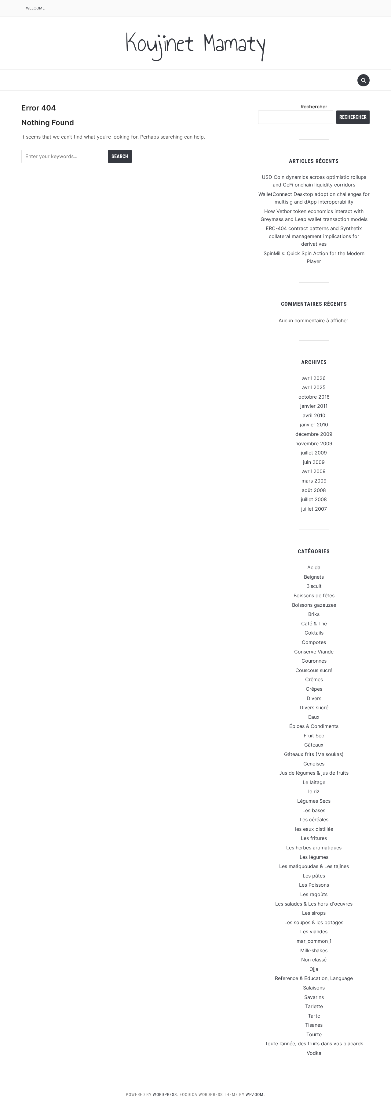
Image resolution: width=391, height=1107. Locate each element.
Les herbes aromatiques (314, 848)
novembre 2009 (313, 443)
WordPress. (165, 1094)
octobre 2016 (314, 397)
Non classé (314, 960)
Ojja (313, 969)
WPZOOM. (255, 1094)
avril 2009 (314, 471)
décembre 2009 (313, 434)
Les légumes (314, 857)
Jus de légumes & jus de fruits (314, 773)
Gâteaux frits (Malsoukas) (314, 754)
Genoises (313, 764)
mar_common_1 (314, 941)
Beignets (314, 577)
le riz (314, 791)
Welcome (35, 8)
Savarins (314, 997)
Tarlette (314, 1006)
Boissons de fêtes (314, 595)
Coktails (314, 633)
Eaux (314, 717)
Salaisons (314, 988)
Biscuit (314, 586)
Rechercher (314, 106)
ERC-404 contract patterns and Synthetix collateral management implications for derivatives (314, 236)
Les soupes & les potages (313, 922)
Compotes (314, 642)
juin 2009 (314, 462)
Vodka (314, 1053)
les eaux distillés (314, 829)
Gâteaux (313, 745)
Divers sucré (314, 707)
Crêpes (314, 689)
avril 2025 (314, 387)
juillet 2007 (314, 509)
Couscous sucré (313, 670)
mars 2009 (314, 481)
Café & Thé (314, 623)
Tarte (314, 1016)
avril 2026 (314, 378)
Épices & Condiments (313, 726)
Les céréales (314, 819)
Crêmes (314, 679)
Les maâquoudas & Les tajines (314, 866)
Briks (314, 614)
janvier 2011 (313, 406)
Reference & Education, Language (314, 978)
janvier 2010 (314, 424)
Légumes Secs (314, 801)
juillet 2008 (314, 499)
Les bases (313, 810)
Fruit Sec (314, 736)
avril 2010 (314, 415)
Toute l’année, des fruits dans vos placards (314, 1043)
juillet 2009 (314, 453)
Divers (314, 698)
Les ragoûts (313, 894)
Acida (313, 567)
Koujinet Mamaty (195, 43)
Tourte (314, 1034)
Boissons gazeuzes (314, 605)
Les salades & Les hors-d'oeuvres (314, 904)
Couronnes (314, 661)
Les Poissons (314, 885)
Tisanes (314, 1025)
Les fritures (314, 838)
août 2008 (314, 490)
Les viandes (313, 931)
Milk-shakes (313, 950)
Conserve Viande (314, 652)
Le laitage (314, 782)
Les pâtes (314, 876)
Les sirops (314, 913)
